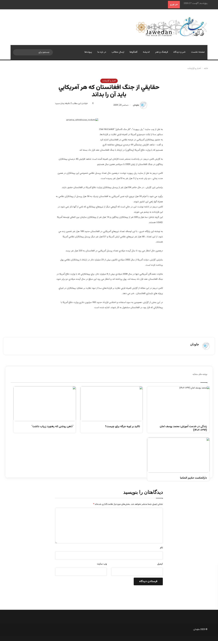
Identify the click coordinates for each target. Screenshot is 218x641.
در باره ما (101, 52)
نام (161, 548)
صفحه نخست (198, 52)
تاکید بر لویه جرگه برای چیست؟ (122, 427)
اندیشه (146, 52)
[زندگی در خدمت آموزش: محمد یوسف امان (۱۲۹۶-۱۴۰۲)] (178, 403)
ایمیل (160, 564)
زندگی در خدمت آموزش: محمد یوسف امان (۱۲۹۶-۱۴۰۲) (183, 428)
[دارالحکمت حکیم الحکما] (178, 455)
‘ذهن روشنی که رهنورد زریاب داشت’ (52, 427)
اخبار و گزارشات (194, 68)
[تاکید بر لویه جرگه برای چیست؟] (111, 403)
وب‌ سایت (102, 564)
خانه (206, 68)
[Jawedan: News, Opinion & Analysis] (171, 26)
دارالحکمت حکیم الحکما (193, 478)
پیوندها (88, 52)
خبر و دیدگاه (179, 52)
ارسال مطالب (118, 52)
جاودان (136, 105)
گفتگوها (133, 52)
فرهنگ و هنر (161, 52)
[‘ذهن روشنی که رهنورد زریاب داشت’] (44, 403)
